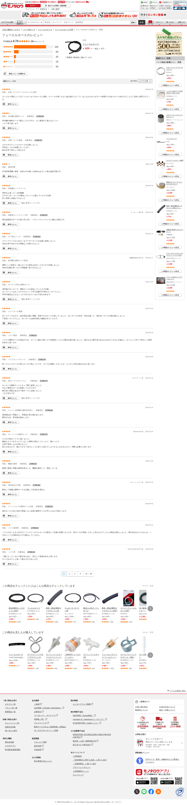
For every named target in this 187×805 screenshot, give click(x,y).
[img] (13, 5)
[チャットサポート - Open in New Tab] (153, 5)
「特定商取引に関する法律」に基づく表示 (90, 760)
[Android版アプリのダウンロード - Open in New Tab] (171, 781)
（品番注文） (19, 22)
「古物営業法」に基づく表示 (84, 764)
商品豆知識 (9, 742)
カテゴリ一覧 (10, 704)
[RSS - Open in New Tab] (158, 794)
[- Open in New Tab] (143, 722)
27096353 (40, 116)
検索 (142, 22)
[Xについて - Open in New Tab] (137, 794)
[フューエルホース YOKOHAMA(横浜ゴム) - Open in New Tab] (17, 644)
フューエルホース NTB (64, 30)
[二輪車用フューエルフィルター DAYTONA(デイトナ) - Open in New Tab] (73, 644)
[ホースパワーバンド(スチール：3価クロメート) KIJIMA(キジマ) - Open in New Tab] (128, 644)
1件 (57, 61)
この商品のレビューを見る (170, 85)
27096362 (37, 237)
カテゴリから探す (8, 22)
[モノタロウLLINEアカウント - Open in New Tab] (144, 794)
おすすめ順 (143, 81)
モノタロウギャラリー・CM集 (46, 730)
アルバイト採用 (40, 742)
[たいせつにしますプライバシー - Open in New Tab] (179, 792)
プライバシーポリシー (82, 767)
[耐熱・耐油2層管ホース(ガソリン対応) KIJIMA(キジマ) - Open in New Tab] (110, 598)
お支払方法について (167, 707)
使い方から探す (11, 731)
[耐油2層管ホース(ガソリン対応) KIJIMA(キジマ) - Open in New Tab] (17, 598)
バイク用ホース (29, 30)
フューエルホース (45, 30)
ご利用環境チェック (81, 771)
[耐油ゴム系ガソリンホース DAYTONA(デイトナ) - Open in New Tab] (91, 598)
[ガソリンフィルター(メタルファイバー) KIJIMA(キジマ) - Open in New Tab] (54, 644)
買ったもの (170, 22)
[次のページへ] (150, 608)
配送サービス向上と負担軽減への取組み (50, 727)
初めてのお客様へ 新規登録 (57, 5)
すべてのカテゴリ (34, 22)
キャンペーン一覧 (12, 723)
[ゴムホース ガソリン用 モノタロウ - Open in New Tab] (73, 598)
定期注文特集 (10, 727)
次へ (87, 574)
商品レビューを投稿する (17, 73)
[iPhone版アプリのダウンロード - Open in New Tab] (146, 781)
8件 (57, 52)
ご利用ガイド (144, 702)
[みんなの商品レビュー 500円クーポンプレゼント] (169, 55)
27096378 (42, 359)
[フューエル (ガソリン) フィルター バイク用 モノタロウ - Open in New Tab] (110, 644)
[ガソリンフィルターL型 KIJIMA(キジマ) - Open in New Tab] (91, 644)
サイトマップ (78, 775)
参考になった (12, 104)
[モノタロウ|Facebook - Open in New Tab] (151, 794)
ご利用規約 (77, 756)
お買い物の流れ (141, 707)
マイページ (29, 9)
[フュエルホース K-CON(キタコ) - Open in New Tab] (35, 598)
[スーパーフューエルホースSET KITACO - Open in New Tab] (128, 598)
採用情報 (35, 738)
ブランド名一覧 (11, 708)
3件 (57, 57)
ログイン (33, 5)
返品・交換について (167, 710)
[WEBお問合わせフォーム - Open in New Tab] (144, 5)
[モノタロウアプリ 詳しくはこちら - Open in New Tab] (159, 772)
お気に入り (181, 22)
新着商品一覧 (10, 712)
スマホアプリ (10, 746)
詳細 (132, 22)
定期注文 (43, 9)
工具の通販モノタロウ (11, 30)
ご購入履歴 (55, 9)
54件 (56, 47)
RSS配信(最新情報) (12, 750)
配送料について (141, 710)
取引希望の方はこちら (43, 761)
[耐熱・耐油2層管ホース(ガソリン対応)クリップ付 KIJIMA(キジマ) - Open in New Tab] (54, 598)
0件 (57, 66)
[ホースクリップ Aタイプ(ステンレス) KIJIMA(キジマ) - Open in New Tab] (35, 644)
